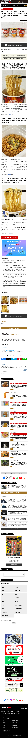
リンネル (4, 722)
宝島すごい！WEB (16, 728)
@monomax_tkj (10, 349)
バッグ (16, 587)
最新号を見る (14, 564)
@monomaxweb (6, 347)
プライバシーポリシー (5, 713)
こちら (9, 114)
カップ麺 (2, 323)
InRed (14, 717)
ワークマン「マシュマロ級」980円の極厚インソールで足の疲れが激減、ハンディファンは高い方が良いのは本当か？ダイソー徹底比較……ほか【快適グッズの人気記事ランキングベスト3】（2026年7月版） (14, 283)
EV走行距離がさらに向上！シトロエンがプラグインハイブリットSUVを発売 (13, 372)
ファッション (5, 598)
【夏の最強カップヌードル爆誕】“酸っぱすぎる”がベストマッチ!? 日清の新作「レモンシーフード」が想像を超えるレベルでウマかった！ (18, 416)
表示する (14, 622)
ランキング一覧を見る (14, 529)
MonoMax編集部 (14, 334)
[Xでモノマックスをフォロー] (7, 478)
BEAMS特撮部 (18, 605)
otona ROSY (15, 722)
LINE (24, 359)
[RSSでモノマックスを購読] (23, 700)
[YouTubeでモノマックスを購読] (20, 478)
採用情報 (17, 711)
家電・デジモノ (18, 594)
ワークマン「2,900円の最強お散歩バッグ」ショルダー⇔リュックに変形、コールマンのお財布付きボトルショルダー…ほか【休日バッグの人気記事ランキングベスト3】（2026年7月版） (17, 524)
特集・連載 (17, 612)
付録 (3, 587)
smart (4, 727)
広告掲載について (19, 713)
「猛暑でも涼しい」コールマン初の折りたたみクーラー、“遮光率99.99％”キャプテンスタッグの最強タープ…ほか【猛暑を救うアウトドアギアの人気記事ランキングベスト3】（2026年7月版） (17, 506)
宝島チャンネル (5, 717)
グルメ (25, 5)
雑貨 (11, 448)
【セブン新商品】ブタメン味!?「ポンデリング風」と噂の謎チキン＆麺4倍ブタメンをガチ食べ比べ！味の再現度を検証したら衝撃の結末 (18, 437)
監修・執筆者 (5, 616)
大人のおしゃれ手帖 (6, 718)
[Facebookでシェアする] (3, 359)
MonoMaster (15, 727)
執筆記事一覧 (5, 344)
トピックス (4, 612)
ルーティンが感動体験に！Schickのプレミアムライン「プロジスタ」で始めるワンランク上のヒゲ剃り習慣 (18, 446)
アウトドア (17, 598)
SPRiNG (4, 723)
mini (3, 720)
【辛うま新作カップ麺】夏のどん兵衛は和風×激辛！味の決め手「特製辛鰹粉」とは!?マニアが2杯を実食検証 (18, 386)
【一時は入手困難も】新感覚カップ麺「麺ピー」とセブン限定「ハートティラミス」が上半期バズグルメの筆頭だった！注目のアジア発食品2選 (18, 395)
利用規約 (13, 713)
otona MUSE (15, 723)
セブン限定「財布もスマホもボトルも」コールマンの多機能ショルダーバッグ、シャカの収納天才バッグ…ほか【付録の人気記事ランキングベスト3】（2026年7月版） (17, 500)
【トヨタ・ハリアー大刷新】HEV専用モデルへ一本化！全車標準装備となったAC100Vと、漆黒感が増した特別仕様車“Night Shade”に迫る (17, 512)
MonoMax (15, 725)
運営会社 (12, 711)
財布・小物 (17, 591)
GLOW (4, 725)
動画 (3, 608)
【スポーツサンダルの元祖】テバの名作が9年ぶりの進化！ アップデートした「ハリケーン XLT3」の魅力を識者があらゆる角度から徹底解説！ (18, 464)
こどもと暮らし (18, 608)
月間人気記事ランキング (7, 258)
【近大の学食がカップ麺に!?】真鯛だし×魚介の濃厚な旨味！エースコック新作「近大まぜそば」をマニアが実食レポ (18, 426)
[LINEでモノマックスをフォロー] (17, 478)
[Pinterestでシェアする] (19, 359)
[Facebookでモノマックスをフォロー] (4, 478)
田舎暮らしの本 (5, 728)
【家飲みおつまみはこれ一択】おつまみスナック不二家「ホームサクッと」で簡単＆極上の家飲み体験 (18, 454)
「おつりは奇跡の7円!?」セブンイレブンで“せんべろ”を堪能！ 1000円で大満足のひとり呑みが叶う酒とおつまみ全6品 (14, 367)
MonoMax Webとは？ (5, 711)
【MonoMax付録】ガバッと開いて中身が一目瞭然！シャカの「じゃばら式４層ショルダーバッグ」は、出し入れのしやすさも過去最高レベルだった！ (17, 486)
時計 (3, 591)
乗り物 (16, 601)
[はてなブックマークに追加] (14, 359)
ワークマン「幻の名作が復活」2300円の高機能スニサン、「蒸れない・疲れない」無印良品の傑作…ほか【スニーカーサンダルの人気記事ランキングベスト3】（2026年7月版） (17, 518)
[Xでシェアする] (8, 359)
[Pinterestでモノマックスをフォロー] (14, 478)
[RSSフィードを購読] (24, 478)
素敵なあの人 (15, 720)
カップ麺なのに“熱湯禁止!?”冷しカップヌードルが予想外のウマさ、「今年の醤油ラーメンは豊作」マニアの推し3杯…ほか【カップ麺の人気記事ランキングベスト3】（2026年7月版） (18, 407)
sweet (14, 718)
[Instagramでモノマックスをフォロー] (11, 478)
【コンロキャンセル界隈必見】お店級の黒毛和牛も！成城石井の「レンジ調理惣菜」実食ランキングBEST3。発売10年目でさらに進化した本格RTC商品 (14, 57)
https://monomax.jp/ (10, 350)
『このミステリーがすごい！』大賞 (6, 731)
